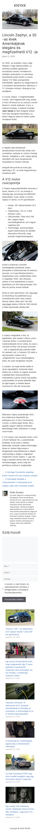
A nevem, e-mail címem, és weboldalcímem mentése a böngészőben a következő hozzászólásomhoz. (17, 588)
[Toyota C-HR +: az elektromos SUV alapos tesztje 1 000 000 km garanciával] (20, 624)
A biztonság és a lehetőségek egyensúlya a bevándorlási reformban (19, 744)
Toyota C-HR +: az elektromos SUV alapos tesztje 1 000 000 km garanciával (19, 632)
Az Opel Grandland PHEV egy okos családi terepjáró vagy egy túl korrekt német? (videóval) (20, 776)
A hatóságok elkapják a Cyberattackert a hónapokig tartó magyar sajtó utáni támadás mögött (18, 482)
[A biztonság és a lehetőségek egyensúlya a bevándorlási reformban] (20, 736)
